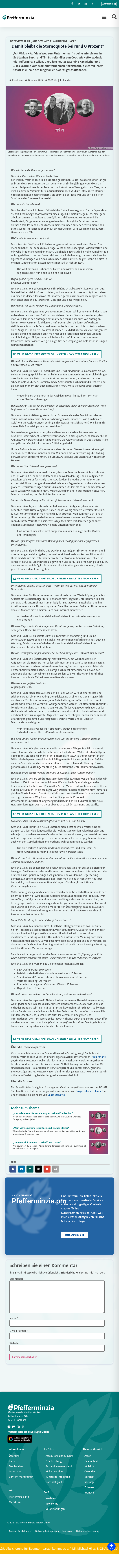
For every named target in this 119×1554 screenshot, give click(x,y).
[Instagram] (18, 1426)
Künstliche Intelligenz (58, 1476)
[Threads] (22, 1426)
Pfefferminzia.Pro (19, 1496)
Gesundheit (91, 1461)
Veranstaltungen (55, 1509)
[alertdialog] (59, 1548)
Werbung (51, 1498)
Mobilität (89, 1466)
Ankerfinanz (99, 1056)
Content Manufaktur (21, 1476)
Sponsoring (52, 1503)
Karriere (13, 1461)
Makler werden (54, 1471)
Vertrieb (89, 1476)
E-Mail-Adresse (18, 1331)
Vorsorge (89, 1482)
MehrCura (15, 1502)
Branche (66, 80)
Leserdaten (15, 1471)
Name (13, 1318)
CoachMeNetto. (56, 1095)
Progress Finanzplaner (88, 1091)
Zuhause (89, 1487)
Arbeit (87, 1456)
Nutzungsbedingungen (47, 1531)
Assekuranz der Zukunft (59, 1456)
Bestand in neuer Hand (59, 1466)
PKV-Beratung (54, 1461)
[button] (104, 17)
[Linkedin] (13, 1426)
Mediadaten (16, 1466)
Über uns (14, 1456)
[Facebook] (9, 1426)
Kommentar (17, 1279)
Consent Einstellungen (20, 1531)
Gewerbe (89, 1471)
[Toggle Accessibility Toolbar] (111, 1546)
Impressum (67, 1531)
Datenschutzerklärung (87, 1531)
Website (14, 1343)
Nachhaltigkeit (54, 1482)
